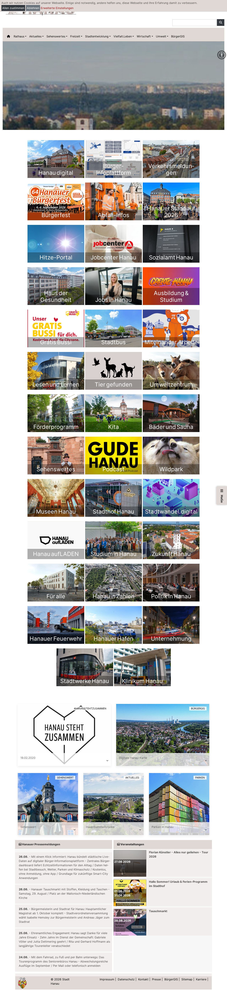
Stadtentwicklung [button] (97, 36)
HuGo (221, 496)
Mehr (55, 159)
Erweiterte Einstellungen (57, 8)
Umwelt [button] (161, 36)
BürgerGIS (178, 36)
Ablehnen (33, 8)
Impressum (107, 979)
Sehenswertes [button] (55, 36)
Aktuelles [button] (35, 36)
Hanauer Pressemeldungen (40, 844)
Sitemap (186, 979)
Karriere (201, 979)
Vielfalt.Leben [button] (123, 36)
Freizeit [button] (75, 36)
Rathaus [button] (19, 36)
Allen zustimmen (13, 8)
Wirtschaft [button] (144, 36)
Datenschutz (126, 979)
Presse (156, 979)
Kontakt (143, 979)
